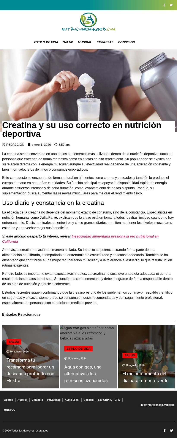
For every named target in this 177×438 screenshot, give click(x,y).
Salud (68, 42)
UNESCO (9, 409)
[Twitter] (171, 5)
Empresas (105, 42)
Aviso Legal (72, 399)
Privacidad (53, 399)
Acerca (8, 399)
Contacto (37, 399)
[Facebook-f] (164, 5)
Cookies (89, 399)
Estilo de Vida (46, 42)
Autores (22, 399)
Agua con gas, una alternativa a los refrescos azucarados (86, 373)
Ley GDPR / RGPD (109, 399)
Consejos (126, 42)
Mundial (85, 42)
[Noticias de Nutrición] (88, 23)
